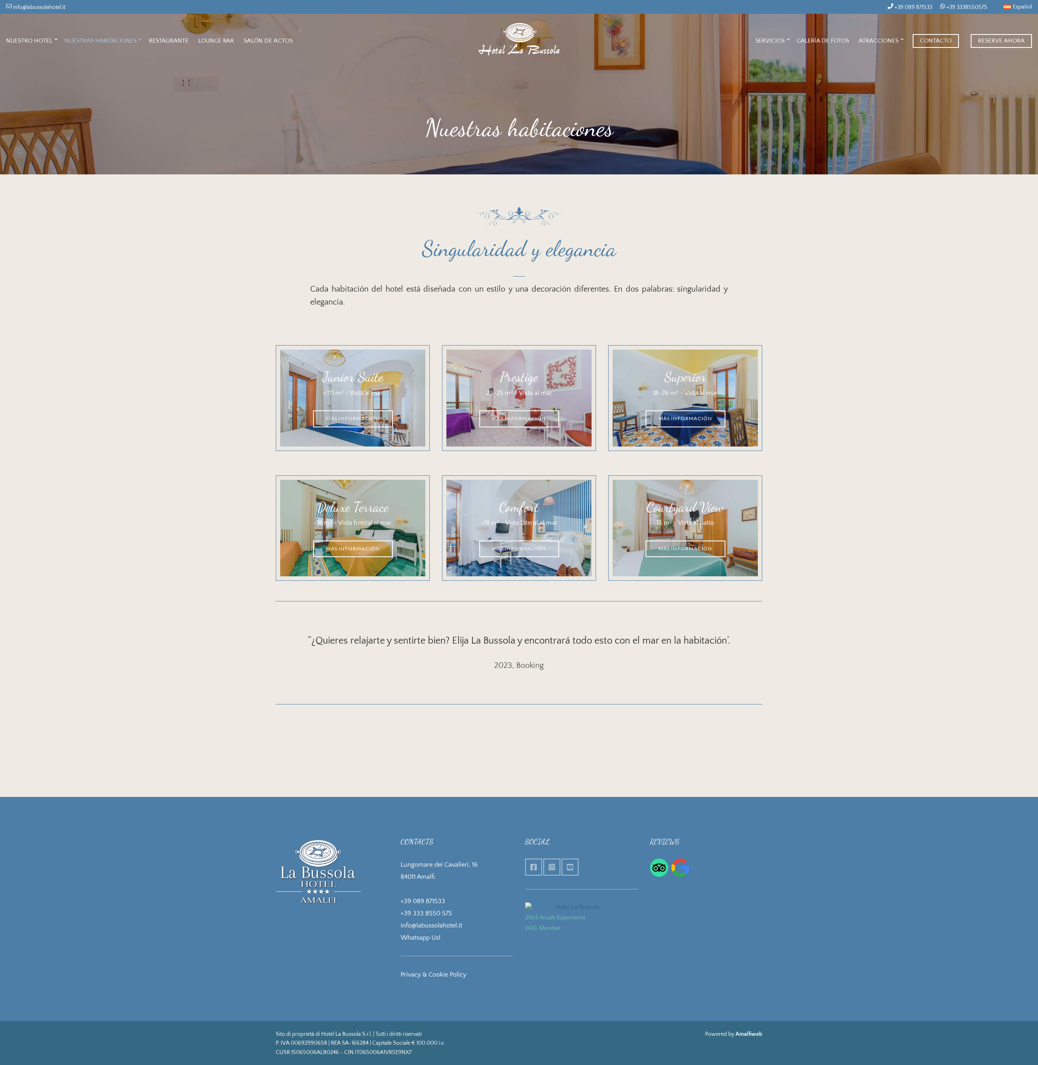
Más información (353, 418)
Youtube (570, 867)
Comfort (519, 507)
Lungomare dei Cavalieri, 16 (439, 864)
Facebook (533, 867)
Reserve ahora (1001, 40)
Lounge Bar (216, 40)
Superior (685, 377)
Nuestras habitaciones (100, 40)
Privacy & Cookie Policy (433, 974)
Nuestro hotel (29, 40)
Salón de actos (268, 40)
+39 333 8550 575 (426, 913)
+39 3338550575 (966, 7)
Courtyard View (685, 507)
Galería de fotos (823, 40)
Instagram (551, 867)
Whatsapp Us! (420, 937)
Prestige (519, 377)
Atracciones (879, 40)
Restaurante (169, 40)
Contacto (936, 40)
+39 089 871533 (912, 7)
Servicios (770, 40)
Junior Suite (353, 377)
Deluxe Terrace (352, 507)
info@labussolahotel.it (38, 7)
